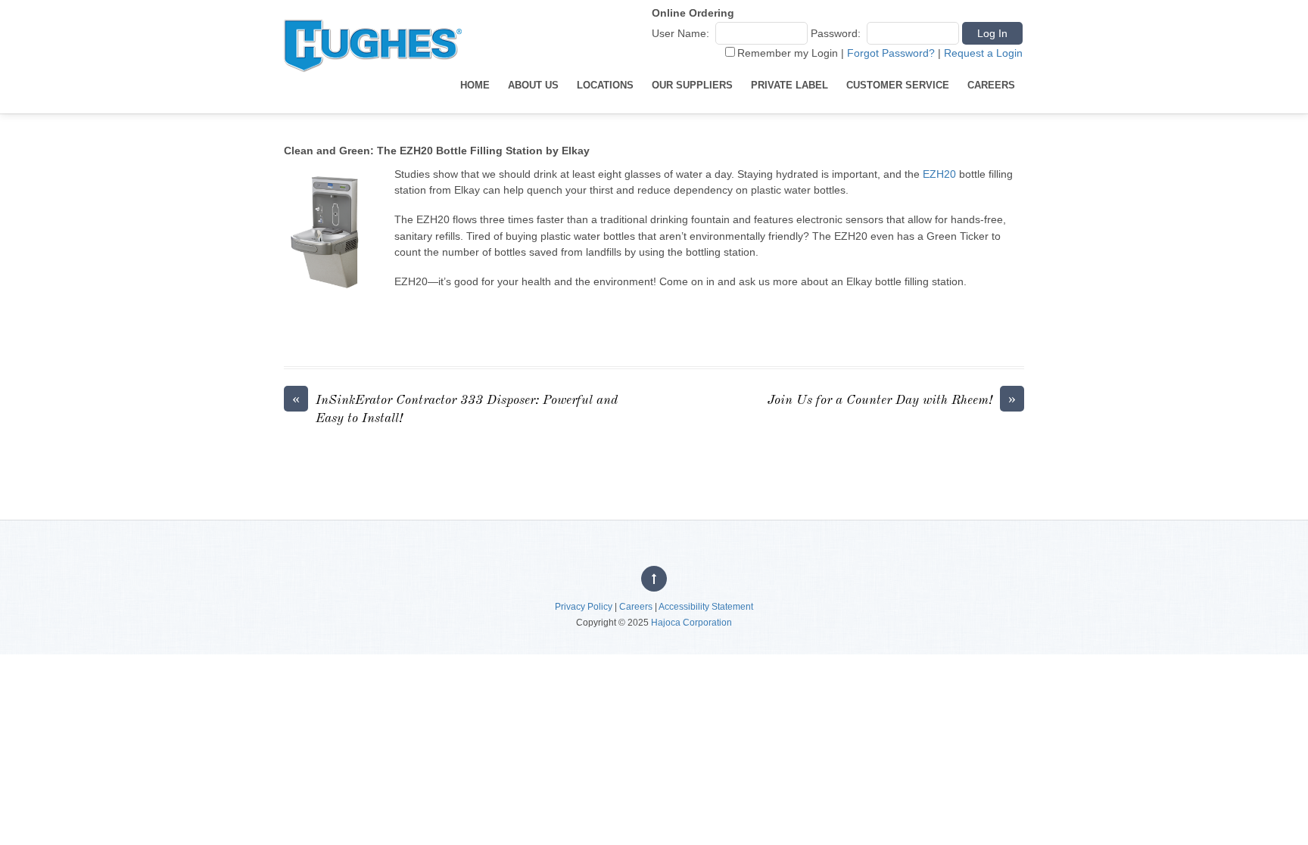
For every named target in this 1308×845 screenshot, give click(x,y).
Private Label (789, 85)
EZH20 (939, 174)
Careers (991, 85)
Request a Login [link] (983, 53)
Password (834, 33)
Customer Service (897, 85)
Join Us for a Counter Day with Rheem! (892, 399)
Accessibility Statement (706, 606)
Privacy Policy (583, 606)
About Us (533, 85)
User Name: (680, 33)
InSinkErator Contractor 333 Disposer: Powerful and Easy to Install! (455, 408)
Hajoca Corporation (691, 622)
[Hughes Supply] (373, 85)
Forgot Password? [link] (891, 53)
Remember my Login (787, 53)
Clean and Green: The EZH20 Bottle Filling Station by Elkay (437, 150)
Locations (605, 85)
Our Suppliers (692, 85)
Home (475, 85)
